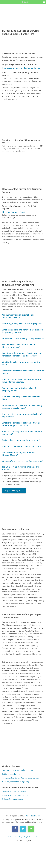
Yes (27, 816)
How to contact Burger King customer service (20, 778)
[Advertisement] (23, 120)
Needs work (35, 816)
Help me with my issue (14, 490)
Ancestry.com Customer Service (15, 795)
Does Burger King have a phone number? (18, 770)
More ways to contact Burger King (15, 782)
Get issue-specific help (11, 774)
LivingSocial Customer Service (14, 791)
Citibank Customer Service (12, 799)
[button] (44, 2)
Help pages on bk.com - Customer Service (21, 68)
